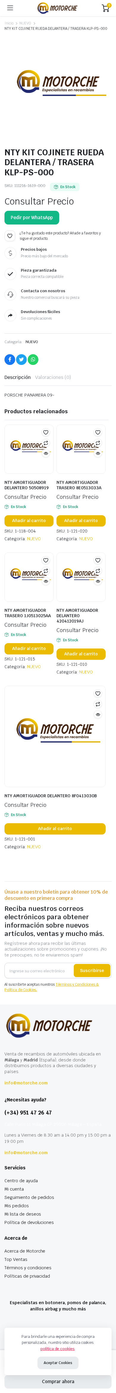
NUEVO (25, 23)
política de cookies (57, 1348)
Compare (46, 443)
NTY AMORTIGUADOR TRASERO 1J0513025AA (27, 613)
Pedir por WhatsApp (32, 217)
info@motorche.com (26, 1083)
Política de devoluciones (29, 1222)
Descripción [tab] (17, 377)
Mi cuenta (14, 1189)
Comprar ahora (58, 1381)
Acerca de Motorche (24, 1251)
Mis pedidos (16, 1205)
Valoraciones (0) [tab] (53, 377)
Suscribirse (92, 970)
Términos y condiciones (27, 1267)
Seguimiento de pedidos (29, 1197)
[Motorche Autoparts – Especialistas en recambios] (57, 7)
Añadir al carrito (29, 520)
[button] (9, 235)
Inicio (8, 23)
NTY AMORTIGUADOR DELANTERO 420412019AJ (77, 616)
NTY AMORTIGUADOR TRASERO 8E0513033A (79, 485)
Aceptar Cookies (58, 1363)
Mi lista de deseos (22, 1214)
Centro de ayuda (21, 1180)
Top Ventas (15, 1259)
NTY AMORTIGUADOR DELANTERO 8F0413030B (50, 795)
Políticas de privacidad (27, 1276)
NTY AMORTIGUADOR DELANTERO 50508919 (26, 485)
